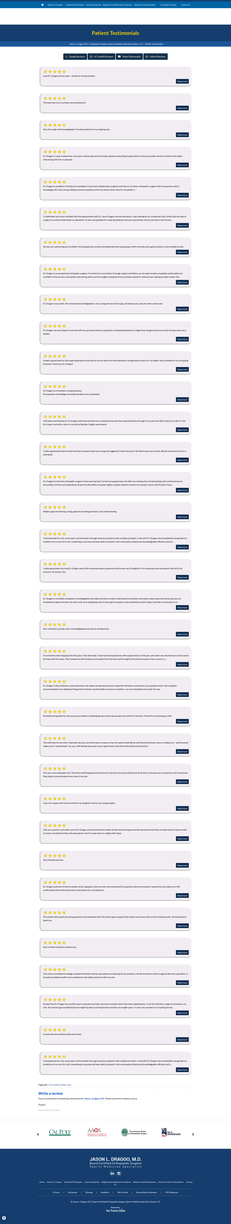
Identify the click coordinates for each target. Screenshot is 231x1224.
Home (42, 4)
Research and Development (144, 1182)
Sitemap (89, 1192)
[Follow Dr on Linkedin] (112, 1173)
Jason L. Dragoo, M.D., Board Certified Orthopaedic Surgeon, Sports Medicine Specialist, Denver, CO (116, 1201)
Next (63, 1084)
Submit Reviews (157, 56)
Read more (182, 81)
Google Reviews (77, 56)
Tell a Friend (122, 1192)
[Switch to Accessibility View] (4, 1218)
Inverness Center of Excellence (171, 1182)
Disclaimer (72, 1192)
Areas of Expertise (92, 1182)
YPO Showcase (171, 1192)
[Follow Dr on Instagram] (119, 1173)
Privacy (56, 1192)
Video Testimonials (131, 56)
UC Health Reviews (103, 56)
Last (69, 1084)
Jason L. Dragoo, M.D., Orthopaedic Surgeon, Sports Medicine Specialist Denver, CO (105, 44)
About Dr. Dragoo (54, 1182)
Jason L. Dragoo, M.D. (94, 1098)
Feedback (105, 1192)
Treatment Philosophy (73, 1182)
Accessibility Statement (146, 1192)
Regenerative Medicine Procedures (116, 1182)
